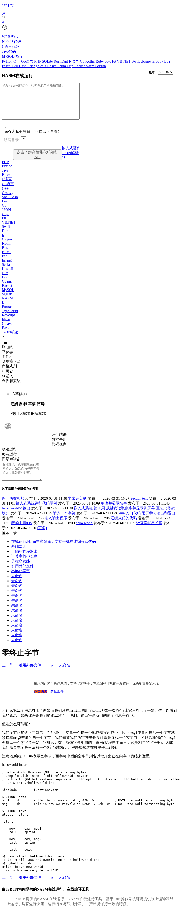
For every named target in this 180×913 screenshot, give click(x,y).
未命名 (16, 576)
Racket (80, 66)
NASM (7, 298)
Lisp (70, 66)
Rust (57, 61)
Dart (65, 61)
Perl (15, 66)
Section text (139, 498)
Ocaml (7, 281)
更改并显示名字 (114, 503)
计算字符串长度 (149, 523)
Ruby (100, 61)
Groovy (158, 61)
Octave (7, 324)
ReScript (8, 315)
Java (5, 170)
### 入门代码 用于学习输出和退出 (147, 513)
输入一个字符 (64, 513)
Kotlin (90, 61)
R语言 (74, 61)
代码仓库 (59, 444)
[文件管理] (90, 22)
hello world (84, 523)
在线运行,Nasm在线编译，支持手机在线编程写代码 (53, 541)
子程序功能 (20, 561)
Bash (23, 66)
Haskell (53, 66)
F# (114, 61)
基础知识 (18, 546)
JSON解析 (70, 153)
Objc (5, 214)
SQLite (48, 61)
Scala (42, 66)
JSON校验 (10, 332)
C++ (17, 61)
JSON (6, 210)
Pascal (7, 66)
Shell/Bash (10, 197)
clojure (146, 61)
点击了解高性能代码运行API (37, 154)
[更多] (42, 528)
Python (7, 61)
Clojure (7, 239)
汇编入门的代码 (124, 518)
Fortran (100, 66)
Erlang (32, 66)
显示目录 (9, 533)
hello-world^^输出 (16, 508)
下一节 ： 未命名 (56, 665)
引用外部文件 (22, 566)
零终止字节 (20, 571)
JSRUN (8, 6)
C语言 (7, 179)
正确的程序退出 (24, 551)
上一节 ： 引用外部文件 (21, 665)
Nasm (90, 66)
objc (108, 61)
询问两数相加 (13, 498)
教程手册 (59, 439)
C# (82, 61)
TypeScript (10, 311)
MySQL (8, 290)
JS (63, 158)
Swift (136, 61)
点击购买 (40, 691)
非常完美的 (77, 498)
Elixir (6, 319)
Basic (6, 328)
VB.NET (124, 61)
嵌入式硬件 (71, 148)
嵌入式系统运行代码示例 (36, 503)
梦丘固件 (57, 691)
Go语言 (27, 61)
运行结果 (59, 434)
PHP (38, 61)
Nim (63, 66)
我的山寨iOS (21, 523)
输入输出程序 (56, 518)
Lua (167, 61)
